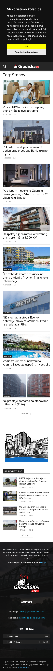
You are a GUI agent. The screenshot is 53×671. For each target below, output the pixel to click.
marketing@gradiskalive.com (32, 617)
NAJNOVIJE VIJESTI (13, 471)
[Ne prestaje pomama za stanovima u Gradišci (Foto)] (26, 386)
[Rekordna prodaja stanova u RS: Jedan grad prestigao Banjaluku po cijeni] (26, 132)
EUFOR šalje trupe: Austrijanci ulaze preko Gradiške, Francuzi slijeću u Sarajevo (32, 481)
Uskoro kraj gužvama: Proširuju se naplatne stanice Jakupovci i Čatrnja (34, 524)
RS (5, 102)
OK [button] (26, 46)
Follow (45, 642)
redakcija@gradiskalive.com (31, 611)
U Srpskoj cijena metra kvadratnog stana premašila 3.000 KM (25, 235)
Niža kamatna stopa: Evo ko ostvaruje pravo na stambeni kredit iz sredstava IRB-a (25, 321)
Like (46, 636)
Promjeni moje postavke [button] (26, 52)
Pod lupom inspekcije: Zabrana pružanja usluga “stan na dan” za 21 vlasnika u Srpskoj (25, 194)
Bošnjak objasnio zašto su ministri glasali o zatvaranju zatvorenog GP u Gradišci (34, 495)
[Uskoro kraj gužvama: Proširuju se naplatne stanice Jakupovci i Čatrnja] (10, 525)
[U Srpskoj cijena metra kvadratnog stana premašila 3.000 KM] (26, 219)
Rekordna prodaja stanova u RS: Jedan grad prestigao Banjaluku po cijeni (25, 150)
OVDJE (43, 562)
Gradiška (7, 396)
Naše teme (7, 269)
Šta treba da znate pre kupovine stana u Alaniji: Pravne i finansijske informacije (25, 277)
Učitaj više (25, 414)
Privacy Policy (23, 667)
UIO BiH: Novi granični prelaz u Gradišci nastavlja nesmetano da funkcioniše (33, 510)
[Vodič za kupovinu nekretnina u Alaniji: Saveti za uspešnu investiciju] (26, 346)
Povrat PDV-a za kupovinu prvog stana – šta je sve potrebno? (24, 109)
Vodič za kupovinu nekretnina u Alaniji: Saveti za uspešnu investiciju (26, 362)
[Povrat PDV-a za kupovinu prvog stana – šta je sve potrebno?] (26, 92)
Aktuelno (7, 229)
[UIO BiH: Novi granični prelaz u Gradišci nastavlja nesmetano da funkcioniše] (10, 510)
